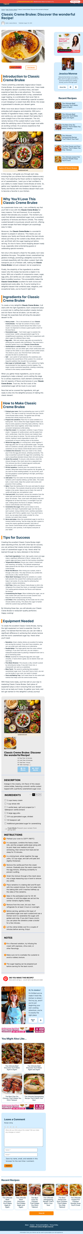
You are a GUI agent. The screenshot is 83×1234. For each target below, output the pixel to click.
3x (40, 794)
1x (33, 794)
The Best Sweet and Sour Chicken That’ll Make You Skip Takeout (71, 148)
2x (37, 794)
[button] (74, 3)
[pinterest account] (40, 1020)
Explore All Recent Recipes (68, 168)
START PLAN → (75, 1)
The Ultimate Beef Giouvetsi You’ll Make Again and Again (34, 1067)
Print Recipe (31, 67)
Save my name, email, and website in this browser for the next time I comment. (22, 1160)
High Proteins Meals (11, 9)
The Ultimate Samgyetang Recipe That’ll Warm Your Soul (34, 1098)
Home (3, 9)
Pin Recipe (23, 769)
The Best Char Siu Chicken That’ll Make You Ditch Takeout (12, 1098)
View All (41, 1213)
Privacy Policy (54, 1225)
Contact (32, 1225)
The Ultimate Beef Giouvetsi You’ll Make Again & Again (12, 1067)
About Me (33, 1020)
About (27, 1225)
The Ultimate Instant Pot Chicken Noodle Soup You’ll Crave (71, 158)
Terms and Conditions (42, 1225)
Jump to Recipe (15, 67)
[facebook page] (70, 87)
